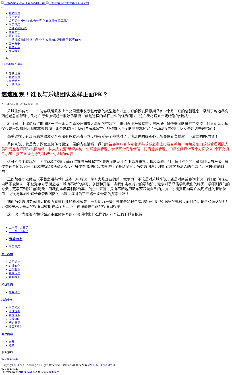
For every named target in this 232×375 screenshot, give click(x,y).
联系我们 (14, 276)
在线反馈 (14, 273)
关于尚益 (7, 254)
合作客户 (14, 269)
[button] (7, 63)
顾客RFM (15, 326)
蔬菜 (11, 345)
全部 (11, 28)
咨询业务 (14, 315)
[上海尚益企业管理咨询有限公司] (116, 3)
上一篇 (18, 227)
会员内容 (7, 334)
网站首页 (14, 13)
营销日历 (14, 322)
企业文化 (14, 265)
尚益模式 (14, 307)
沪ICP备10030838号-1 (101, 365)
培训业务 (14, 311)
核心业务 (7, 299)
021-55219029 (9, 358)
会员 (11, 341)
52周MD (14, 318)
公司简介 (14, 261)
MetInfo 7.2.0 (24, 371)
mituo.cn (54, 371)
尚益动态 (14, 80)
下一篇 (18, 231)
